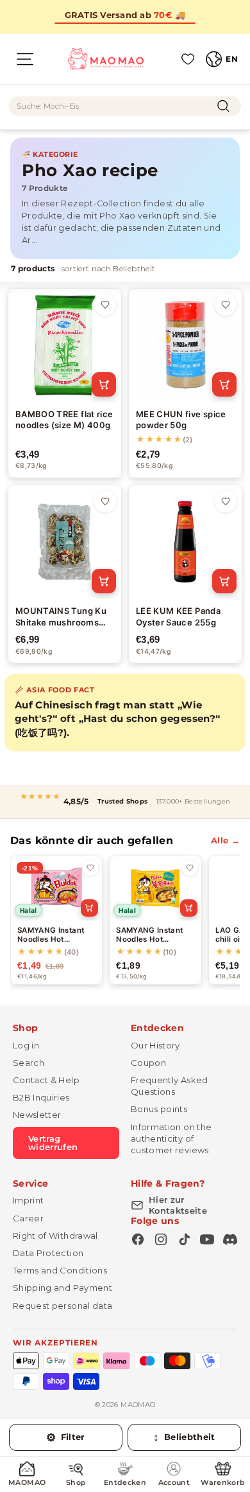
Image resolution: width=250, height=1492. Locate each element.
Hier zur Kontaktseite (178, 1205)
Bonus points (159, 1109)
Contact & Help (46, 1080)
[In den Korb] (104, 384)
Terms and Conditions (60, 1270)
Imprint (28, 1200)
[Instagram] (161, 1239)
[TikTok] (184, 1239)
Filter (65, 1437)
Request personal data (62, 1305)
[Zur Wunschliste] (105, 305)
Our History (155, 1045)
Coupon (148, 1062)
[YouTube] (207, 1239)
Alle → (225, 840)
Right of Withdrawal (55, 1235)
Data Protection (48, 1253)
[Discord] (230, 1239)
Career (28, 1218)
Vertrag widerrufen (53, 1142)
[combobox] (125, 106)
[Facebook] (138, 1239)
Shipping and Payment (62, 1287)
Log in (26, 1045)
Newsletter (37, 1115)
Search (28, 1062)
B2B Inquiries (41, 1097)
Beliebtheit (184, 1437)
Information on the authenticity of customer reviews (171, 1138)
